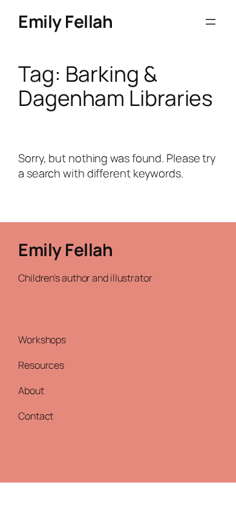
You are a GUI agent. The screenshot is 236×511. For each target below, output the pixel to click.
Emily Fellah (65, 21)
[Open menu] (210, 22)
